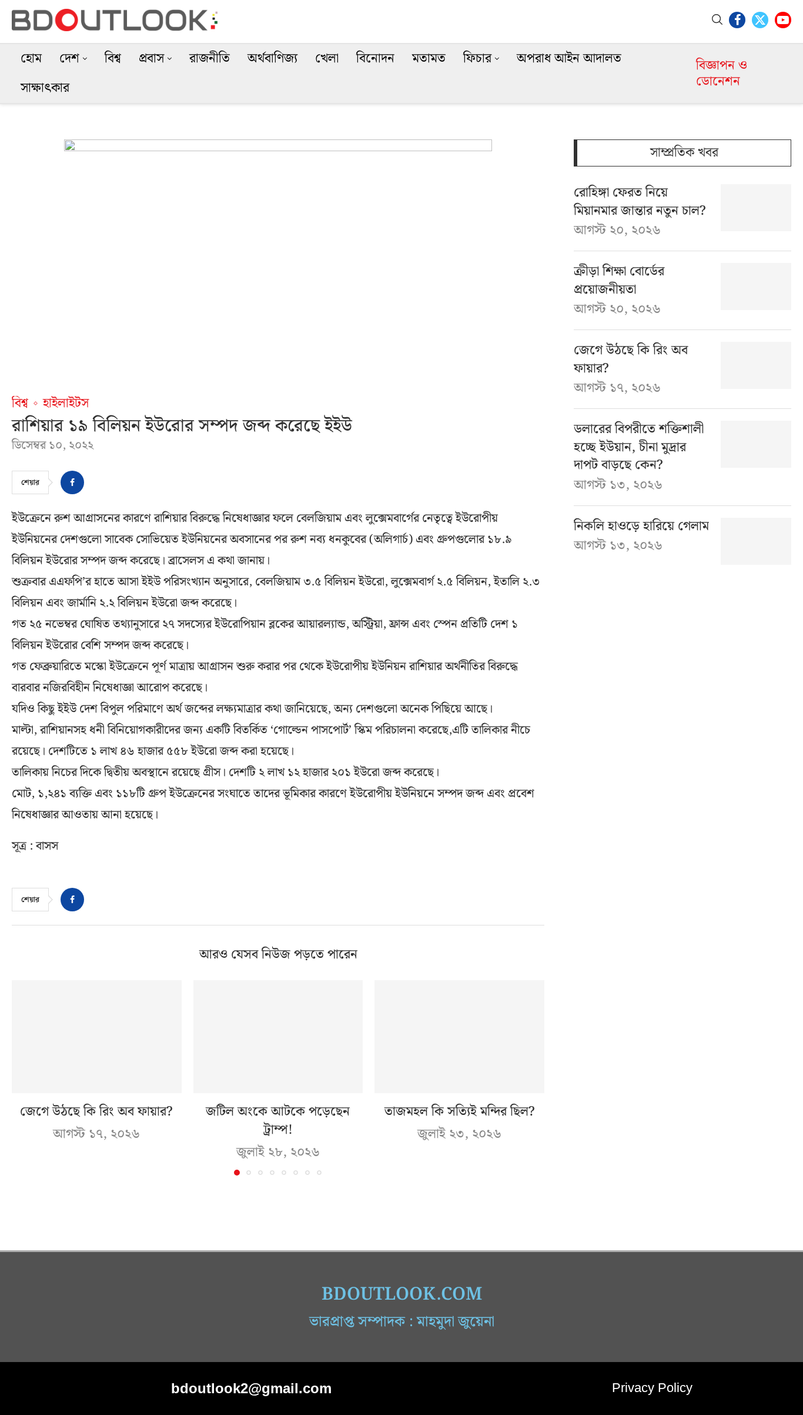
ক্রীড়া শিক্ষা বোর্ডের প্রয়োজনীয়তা (619, 281)
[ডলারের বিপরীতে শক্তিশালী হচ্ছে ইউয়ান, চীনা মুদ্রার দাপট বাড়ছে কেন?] (756, 444)
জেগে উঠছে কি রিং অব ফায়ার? (96, 1111)
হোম (31, 58)
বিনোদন (375, 58)
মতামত (429, 58)
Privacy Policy (652, 1387)
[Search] (717, 20)
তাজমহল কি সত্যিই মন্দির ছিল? (459, 1111)
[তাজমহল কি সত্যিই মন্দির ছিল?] (459, 1036)
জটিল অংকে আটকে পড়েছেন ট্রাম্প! (278, 1120)
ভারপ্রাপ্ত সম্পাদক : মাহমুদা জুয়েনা (401, 1322)
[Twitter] (760, 20)
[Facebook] (737, 20)
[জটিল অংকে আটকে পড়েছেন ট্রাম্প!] (278, 1036)
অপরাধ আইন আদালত (569, 58)
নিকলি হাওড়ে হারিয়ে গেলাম (641, 527)
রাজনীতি (209, 58)
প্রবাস (151, 58)
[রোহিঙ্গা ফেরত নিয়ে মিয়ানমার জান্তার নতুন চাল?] (756, 207)
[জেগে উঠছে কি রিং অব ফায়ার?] (97, 1036)
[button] (28, 1077)
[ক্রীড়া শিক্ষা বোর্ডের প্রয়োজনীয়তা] (756, 286)
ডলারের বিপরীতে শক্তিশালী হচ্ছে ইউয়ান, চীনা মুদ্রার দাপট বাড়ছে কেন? (639, 448)
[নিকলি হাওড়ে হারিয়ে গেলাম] (756, 541)
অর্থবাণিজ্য (272, 58)
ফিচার (477, 58)
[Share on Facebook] (72, 482)
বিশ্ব (113, 58)
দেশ (69, 58)
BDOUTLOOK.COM (402, 1294)
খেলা (327, 58)
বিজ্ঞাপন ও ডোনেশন (721, 73)
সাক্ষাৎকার (45, 88)
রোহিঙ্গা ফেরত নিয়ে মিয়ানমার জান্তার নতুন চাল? (640, 202)
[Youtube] (783, 20)
